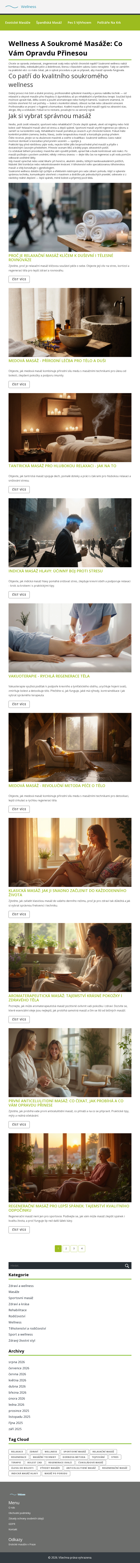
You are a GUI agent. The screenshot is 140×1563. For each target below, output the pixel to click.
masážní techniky (44, 1457)
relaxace (17, 1451)
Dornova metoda (74, 1457)
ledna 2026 (16, 1404)
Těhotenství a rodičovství (27, 1328)
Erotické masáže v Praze (22, 1544)
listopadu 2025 (19, 1417)
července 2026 (19, 1368)
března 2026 (17, 1392)
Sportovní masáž (21, 1298)
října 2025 (16, 1423)
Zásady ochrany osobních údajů (26, 1518)
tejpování (98, 1457)
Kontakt (13, 1529)
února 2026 (17, 1398)
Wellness (15, 1322)
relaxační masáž (103, 1451)
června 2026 (17, 1374)
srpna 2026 (17, 1362)
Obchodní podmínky (20, 1513)
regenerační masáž (114, 1468)
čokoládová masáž (90, 1462)
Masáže (14, 1292)
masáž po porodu (56, 1473)
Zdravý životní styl (22, 1340)
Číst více (19, 279)
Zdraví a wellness (21, 1286)
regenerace (18, 1457)
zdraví (34, 1451)
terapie (16, 1462)
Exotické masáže (17, 22)
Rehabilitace (18, 1310)
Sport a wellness (21, 1334)
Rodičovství (17, 1316)
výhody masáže (50, 1468)
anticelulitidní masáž (81, 1468)
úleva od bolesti (22, 1468)
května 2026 (17, 1380)
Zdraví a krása (19, 1304)
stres (114, 1457)
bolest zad (34, 1462)
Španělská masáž (49, 22)
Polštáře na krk (109, 22)
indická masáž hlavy (24, 1473)
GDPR (12, 1524)
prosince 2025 (19, 1411)
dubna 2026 (17, 1386)
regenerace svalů (60, 1462)
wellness (51, 1451)
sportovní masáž (75, 1451)
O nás (12, 1507)
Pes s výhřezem (79, 22)
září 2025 (15, 1429)
